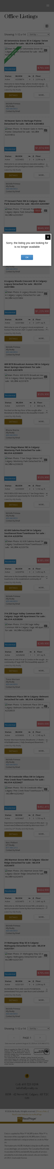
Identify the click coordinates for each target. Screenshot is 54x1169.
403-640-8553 (12, 108)
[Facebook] (27, 1076)
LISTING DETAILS (13, 95)
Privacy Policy (42, 1111)
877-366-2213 (12, 847)
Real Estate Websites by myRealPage (27, 1114)
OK (27, 257)
